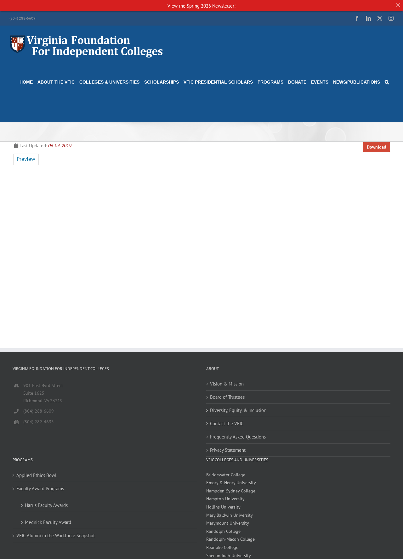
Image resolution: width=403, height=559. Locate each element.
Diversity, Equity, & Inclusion (238, 410)
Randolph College (223, 531)
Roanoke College (222, 547)
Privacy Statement (228, 450)
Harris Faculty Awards (46, 505)
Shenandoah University (228, 555)
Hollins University (223, 507)
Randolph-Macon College (230, 539)
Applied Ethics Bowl (36, 475)
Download (376, 147)
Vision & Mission (227, 384)
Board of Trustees (227, 397)
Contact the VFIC (227, 424)
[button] (387, 82)
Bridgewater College (225, 475)
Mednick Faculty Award (48, 522)
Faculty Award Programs (40, 488)
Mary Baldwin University (229, 515)
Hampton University (225, 499)
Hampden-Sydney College (230, 491)
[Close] (398, 5)
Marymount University (227, 523)
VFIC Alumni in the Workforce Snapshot (55, 535)
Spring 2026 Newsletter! (211, 6)
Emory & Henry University (231, 482)
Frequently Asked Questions (238, 437)
